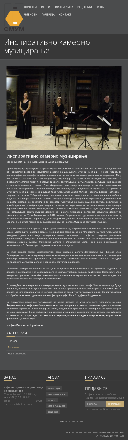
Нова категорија (17, 353)
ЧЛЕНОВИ (118, 432)
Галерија (48, 14)
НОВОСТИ (81, 432)
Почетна (30, 7)
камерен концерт (57, 393)
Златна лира (63, 7)
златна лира (54, 388)
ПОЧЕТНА (69, 432)
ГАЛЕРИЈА (108, 435)
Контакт (65, 14)
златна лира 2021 (56, 405)
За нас (100, 7)
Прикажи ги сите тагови (70, 421)
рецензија (53, 411)
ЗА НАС (99, 435)
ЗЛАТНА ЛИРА (105, 432)
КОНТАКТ (119, 435)
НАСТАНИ (92, 432)
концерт (52, 399)
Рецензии (84, 7)
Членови (31, 14)
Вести (45, 7)
